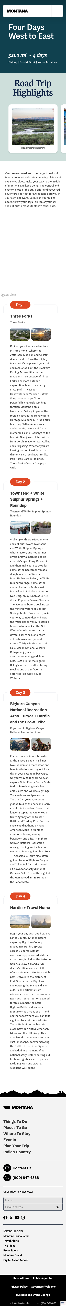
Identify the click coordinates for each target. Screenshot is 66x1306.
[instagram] (23, 1218)
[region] (33, 265)
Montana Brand (12, 1255)
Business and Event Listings (33, 1294)
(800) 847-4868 (26, 1177)
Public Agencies (43, 1278)
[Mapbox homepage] (8, 295)
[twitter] (11, 1218)
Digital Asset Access (15, 1260)
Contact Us (22, 1168)
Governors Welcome (43, 1286)
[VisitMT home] (15, 11)
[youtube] (17, 1218)
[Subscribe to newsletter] (57, 1207)
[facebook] (5, 1218)
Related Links (21, 1278)
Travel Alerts (11, 1240)
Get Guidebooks (21, 1303)
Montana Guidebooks (16, 1236)
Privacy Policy (19, 1286)
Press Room (10, 1250)
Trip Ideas (9, 1245)
